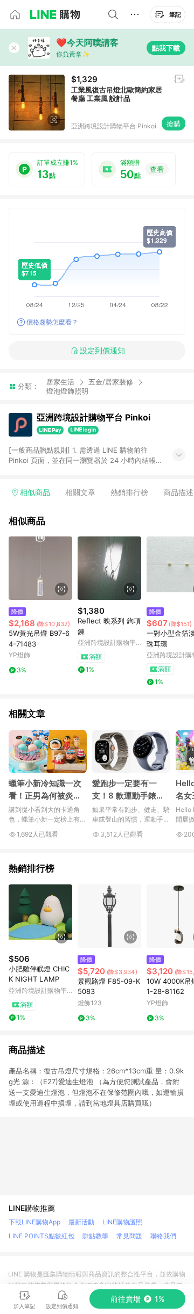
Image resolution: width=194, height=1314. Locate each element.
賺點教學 (95, 1236)
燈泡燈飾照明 (67, 391)
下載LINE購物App (34, 1222)
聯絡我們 (163, 1236)
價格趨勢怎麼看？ (52, 322)
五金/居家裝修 (110, 381)
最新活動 (81, 1222)
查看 (157, 169)
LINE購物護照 (122, 1222)
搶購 (174, 123)
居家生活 (60, 381)
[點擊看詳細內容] (40, 568)
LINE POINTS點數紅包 (41, 1236)
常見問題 (129, 1236)
